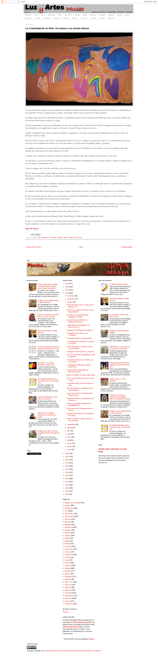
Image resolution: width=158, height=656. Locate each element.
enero (69, 449)
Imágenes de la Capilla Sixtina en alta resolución (48, 301)
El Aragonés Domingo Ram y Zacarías (80, 351)
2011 (67, 488)
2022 (67, 453)
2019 (67, 463)
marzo (69, 443)
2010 (67, 491)
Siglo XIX (93, 18)
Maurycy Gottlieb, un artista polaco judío (81, 375)
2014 (67, 478)
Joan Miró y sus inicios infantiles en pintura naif (46, 364)
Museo (127, 15)
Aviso (43, 15)
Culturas (77, 15)
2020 (67, 460)
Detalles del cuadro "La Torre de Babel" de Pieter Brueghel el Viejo (48, 433)
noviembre (71, 299)
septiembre (71, 424)
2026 (67, 283)
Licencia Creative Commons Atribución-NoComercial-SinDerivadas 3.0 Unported (72, 651)
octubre (70, 302)
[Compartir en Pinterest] (39, 234)
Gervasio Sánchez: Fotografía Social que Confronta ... (80, 389)
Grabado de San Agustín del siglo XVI (80, 330)
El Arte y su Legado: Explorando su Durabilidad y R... (79, 404)
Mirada (59, 237)
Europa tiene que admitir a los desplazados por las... (77, 321)
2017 (67, 469)
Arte (39, 237)
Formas (67, 552)
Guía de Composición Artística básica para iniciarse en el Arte (48, 348)
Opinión (65, 237)
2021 (67, 456)
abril (69, 440)
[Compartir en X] (35, 234)
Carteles (68, 530)
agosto (69, 428)
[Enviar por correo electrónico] (31, 234)
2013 (67, 482)
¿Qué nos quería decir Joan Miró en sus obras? (47, 398)
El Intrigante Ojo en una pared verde (79, 338)
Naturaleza (28, 18)
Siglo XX (102, 18)
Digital (67, 541)
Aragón (67, 505)
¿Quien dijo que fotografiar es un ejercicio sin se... (78, 326)
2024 (67, 290)
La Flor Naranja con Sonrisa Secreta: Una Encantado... (80, 347)
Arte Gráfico (69, 514)
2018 (67, 466)
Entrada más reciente (33, 247)
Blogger (91, 639)
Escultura (93, 15)
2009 (67, 494)
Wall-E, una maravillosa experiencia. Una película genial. (46, 415)
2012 (67, 485)
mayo (69, 437)
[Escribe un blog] (33, 234)
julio (68, 431)
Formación (66, 18)
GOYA (36, 15)
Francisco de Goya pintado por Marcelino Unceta (77, 371)
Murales (67, 571)
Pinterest (66, 612)
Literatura (111, 15)
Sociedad (38, 18)
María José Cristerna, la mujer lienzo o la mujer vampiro (48, 315)
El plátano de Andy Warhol (119, 284)
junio (69, 434)
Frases (67, 557)
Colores (67, 533)
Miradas (119, 15)
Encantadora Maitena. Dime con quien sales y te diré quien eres (48, 381)
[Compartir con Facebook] (37, 234)
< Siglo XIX (83, 18)
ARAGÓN (28, 15)
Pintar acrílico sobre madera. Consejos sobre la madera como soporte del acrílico (48, 286)
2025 (67, 287)
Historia (67, 563)
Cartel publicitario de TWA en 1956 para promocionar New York (120, 365)
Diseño (67, 544)
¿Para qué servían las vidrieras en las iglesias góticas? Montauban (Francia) (120, 397)
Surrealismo (47, 18)
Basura (67, 522)
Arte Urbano (68, 15)
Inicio (81, 247)
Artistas (74, 18)
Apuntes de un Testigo (72, 503)
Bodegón (68, 524)
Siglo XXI (111, 18)
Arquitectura (51, 15)
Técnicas (57, 18)
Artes (60, 15)
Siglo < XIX (69, 582)
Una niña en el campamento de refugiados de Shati (78, 316)
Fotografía (102, 15)
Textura (67, 601)
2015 (67, 475)
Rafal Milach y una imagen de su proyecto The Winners (120, 348)
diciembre (70, 296)
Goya (67, 560)
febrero (70, 446)
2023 (67, 293)
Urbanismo (68, 604)
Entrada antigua (126, 247)
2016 (67, 472)
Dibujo (85, 15)
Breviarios (45, 237)
